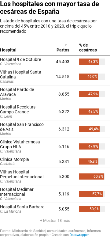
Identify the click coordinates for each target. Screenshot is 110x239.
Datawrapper (79, 235)
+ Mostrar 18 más (55, 220)
